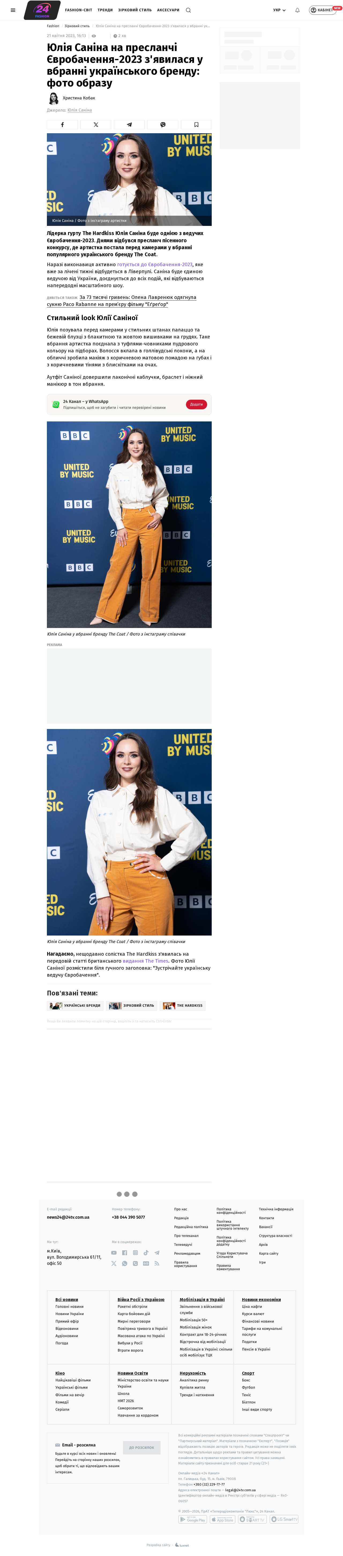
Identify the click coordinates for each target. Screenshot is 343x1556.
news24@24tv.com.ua (68, 1217)
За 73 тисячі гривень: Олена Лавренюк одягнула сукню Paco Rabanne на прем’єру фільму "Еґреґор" (121, 300)
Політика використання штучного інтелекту (233, 1225)
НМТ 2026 (126, 1401)
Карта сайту (268, 1253)
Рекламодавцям (187, 1253)
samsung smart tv (284, 1519)
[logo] (42, 10)
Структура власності (275, 1236)
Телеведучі (183, 1245)
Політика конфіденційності (231, 1211)
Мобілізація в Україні (202, 1299)
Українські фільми (71, 1387)
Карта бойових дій (134, 1314)
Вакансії (266, 1227)
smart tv (252, 1519)
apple (222, 1519)
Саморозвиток (130, 1408)
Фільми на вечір (69, 1395)
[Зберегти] (196, 124)
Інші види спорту (257, 1409)
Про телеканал (186, 1236)
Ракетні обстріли (132, 1306)
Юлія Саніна (80, 110)
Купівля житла (192, 1387)
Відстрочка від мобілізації (203, 1342)
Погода (61, 1343)
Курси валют (253, 1314)
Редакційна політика (191, 1227)
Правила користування (185, 1264)
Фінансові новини (258, 1321)
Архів (263, 1245)
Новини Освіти (133, 1373)
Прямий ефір (67, 1321)
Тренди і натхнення (197, 1395)
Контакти (266, 1218)
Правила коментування (228, 1267)
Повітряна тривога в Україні (142, 1328)
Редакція (181, 1218)
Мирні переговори (134, 1321)
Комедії (62, 1402)
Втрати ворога (130, 1350)
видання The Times (145, 961)
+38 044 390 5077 (128, 1217)
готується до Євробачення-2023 (154, 264)
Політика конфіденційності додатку (231, 1241)
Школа (123, 1393)
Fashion (53, 26)
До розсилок (141, 1448)
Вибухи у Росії (130, 1343)
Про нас (180, 1209)
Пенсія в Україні (256, 1349)
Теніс (246, 1395)
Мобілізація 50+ (193, 1320)
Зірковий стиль (135, 10)
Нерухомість (193, 1373)
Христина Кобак (79, 98)
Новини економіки (261, 1299)
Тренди (105, 10)
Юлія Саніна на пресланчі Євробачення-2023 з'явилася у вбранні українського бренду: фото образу (153, 26)
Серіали (62, 1409)
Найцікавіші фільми (73, 1380)
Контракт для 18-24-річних (203, 1334)
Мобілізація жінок (196, 1327)
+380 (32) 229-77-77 (209, 1484)
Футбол (248, 1387)
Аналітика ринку (194, 1380)
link (114, 1252)
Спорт (248, 1373)
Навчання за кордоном (138, 1415)
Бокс (246, 1380)
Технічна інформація (276, 1209)
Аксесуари (168, 10)
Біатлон (249, 1402)
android (192, 1519)
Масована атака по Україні (141, 1336)
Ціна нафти (252, 1306)
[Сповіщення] (297, 10)
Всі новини (66, 1299)
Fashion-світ (78, 10)
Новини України (69, 1314)
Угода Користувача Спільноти (232, 1255)
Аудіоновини (66, 1336)
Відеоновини (67, 1328)
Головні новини (69, 1306)
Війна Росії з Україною (141, 1299)
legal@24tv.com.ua (240, 1490)
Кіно (60, 1373)
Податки (249, 1342)
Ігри (262, 1262)
